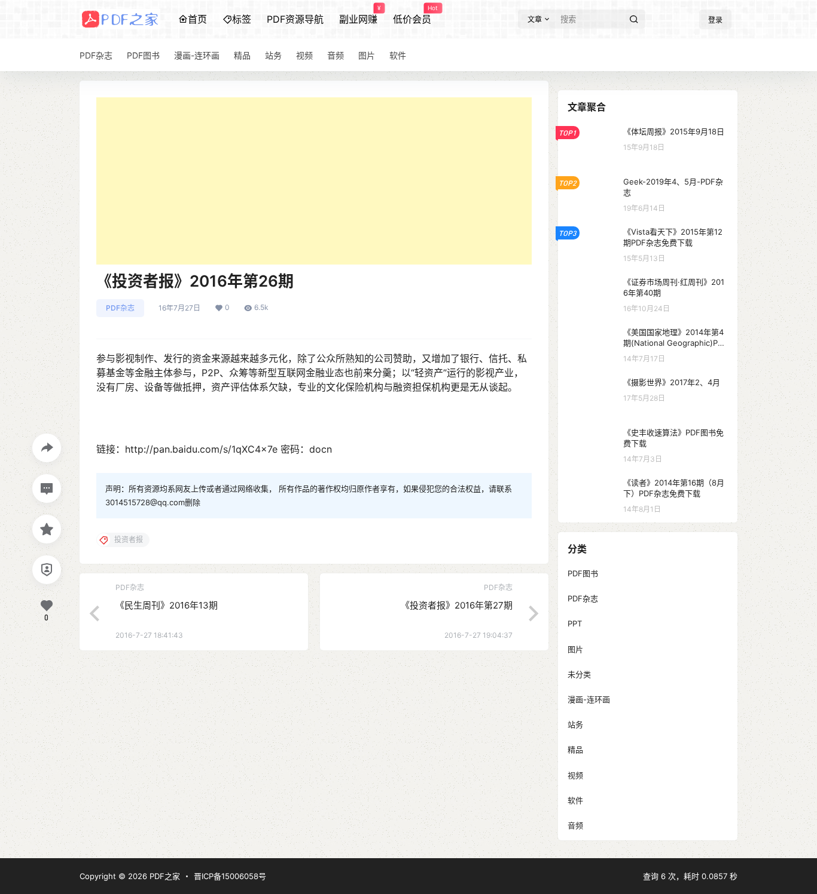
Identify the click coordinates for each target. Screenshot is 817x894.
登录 (715, 20)
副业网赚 (358, 15)
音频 (575, 825)
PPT (575, 623)
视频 (575, 775)
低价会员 (412, 15)
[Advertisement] (314, 181)
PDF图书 (583, 573)
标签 (241, 19)
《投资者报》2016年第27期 (457, 605)
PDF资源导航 (295, 19)
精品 (575, 749)
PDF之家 (163, 876)
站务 (575, 724)
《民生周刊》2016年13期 (166, 605)
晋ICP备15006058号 (230, 876)
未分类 (579, 674)
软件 (575, 800)
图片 (575, 649)
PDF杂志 (120, 307)
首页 (197, 19)
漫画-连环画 (589, 699)
